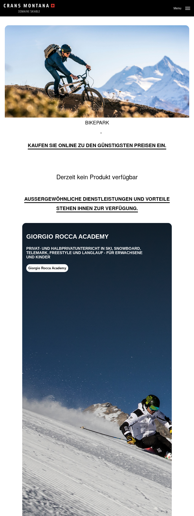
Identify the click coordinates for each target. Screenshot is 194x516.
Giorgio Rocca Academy (47, 268)
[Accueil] (29, 8)
